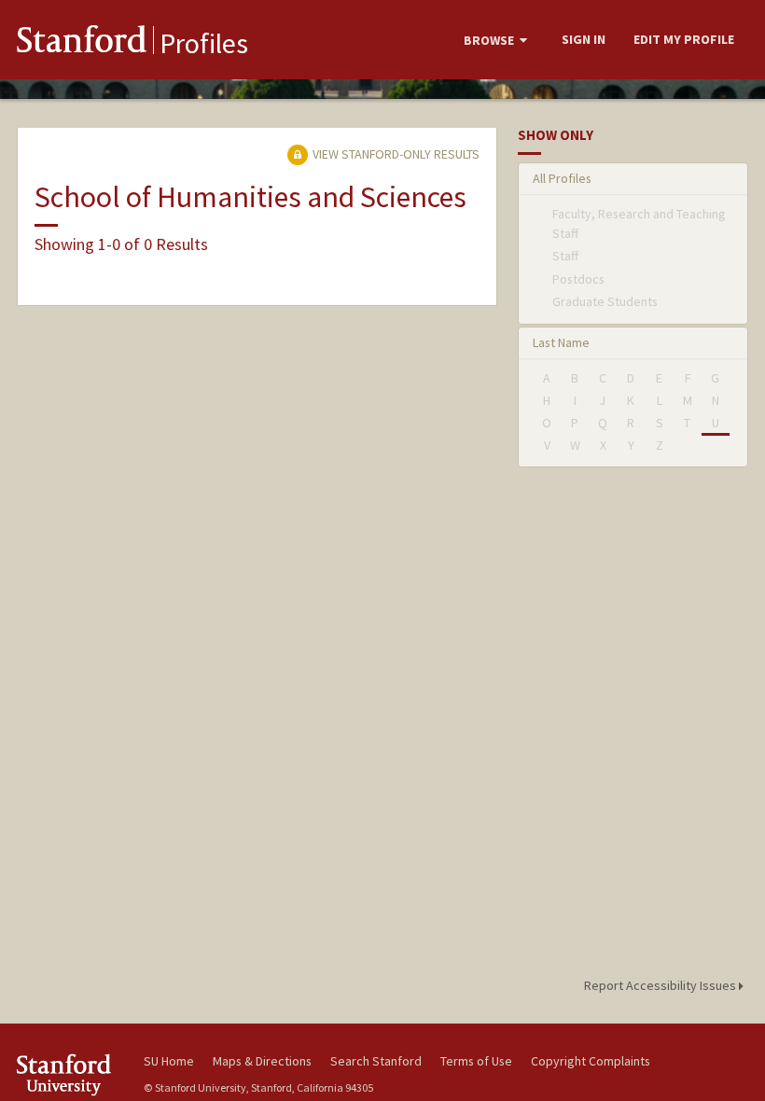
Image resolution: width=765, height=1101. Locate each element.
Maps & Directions (262, 1060)
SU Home (169, 1060)
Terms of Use (476, 1060)
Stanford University (69, 1074)
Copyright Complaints (590, 1060)
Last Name (561, 342)
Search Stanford (376, 1060)
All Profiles (562, 178)
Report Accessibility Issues (661, 985)
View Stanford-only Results (395, 154)
